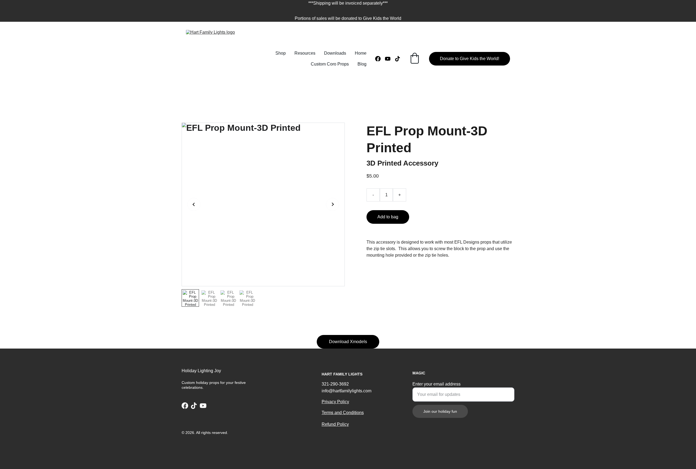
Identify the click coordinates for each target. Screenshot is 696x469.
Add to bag (387, 217)
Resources (304, 53)
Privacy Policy (335, 401)
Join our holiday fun (440, 411)
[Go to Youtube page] (390, 58)
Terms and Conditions (343, 412)
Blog (362, 64)
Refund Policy (335, 424)
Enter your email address (436, 384)
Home (360, 53)
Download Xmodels (348, 341)
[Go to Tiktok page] (397, 58)
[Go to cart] (414, 58)
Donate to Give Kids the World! (469, 58)
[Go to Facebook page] (380, 58)
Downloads (335, 53)
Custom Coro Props (330, 64)
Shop (280, 53)
